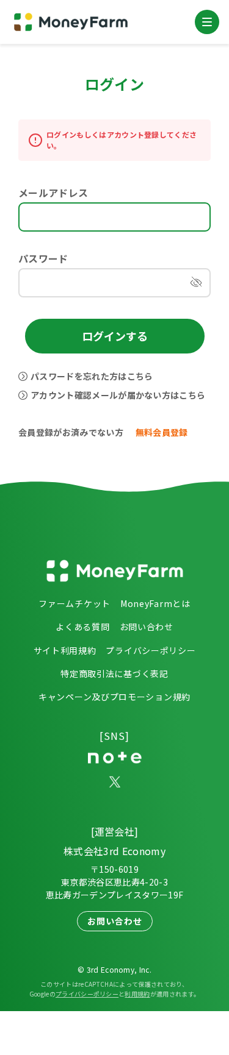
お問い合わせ (146, 626)
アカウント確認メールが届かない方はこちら (118, 395)
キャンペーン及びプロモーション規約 (114, 697)
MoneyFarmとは (155, 603)
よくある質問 (82, 626)
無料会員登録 (162, 432)
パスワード (43, 258)
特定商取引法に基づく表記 (114, 673)
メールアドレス (53, 192)
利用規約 (137, 993)
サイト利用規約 (65, 650)
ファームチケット (74, 603)
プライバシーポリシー (150, 650)
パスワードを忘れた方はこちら (92, 376)
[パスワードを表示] (196, 282)
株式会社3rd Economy (114, 851)
